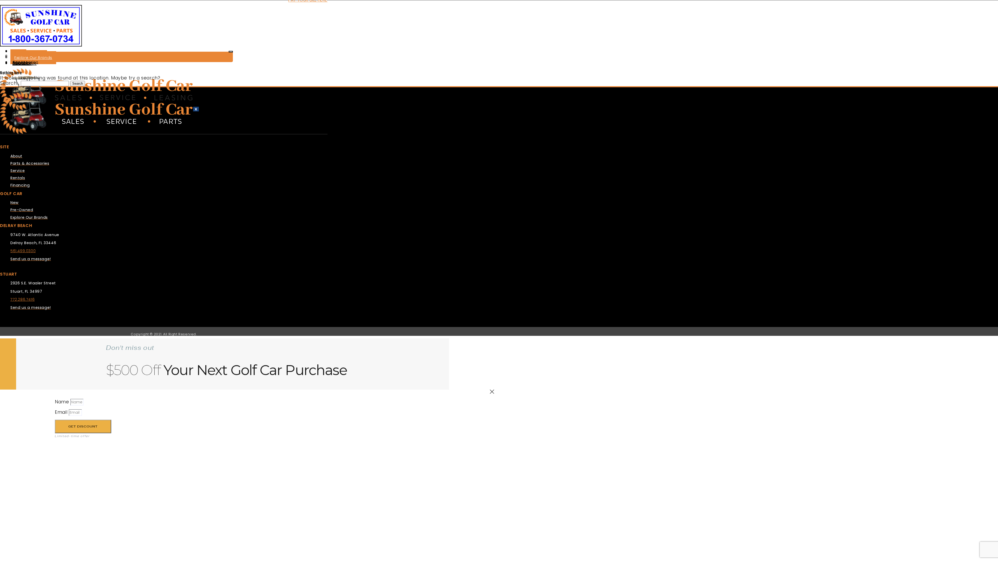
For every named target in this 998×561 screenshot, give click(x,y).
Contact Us (24, 63)
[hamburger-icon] (231, 51)
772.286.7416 (22, 299)
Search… (9, 83)
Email (62, 412)
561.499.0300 (23, 250)
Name (62, 402)
